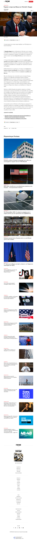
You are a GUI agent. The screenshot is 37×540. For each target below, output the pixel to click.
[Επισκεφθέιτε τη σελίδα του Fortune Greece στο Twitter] (15, 527)
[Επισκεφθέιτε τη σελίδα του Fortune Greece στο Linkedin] (17, 527)
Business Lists (18, 468)
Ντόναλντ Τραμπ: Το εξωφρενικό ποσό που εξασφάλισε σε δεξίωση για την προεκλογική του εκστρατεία (18, 116)
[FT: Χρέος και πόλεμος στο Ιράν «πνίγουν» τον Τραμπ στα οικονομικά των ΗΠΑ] (18, 252)
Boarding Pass (18, 496)
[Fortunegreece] (7, 2)
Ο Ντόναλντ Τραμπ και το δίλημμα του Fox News (15, 118)
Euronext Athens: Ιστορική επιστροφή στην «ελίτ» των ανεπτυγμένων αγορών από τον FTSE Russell (17, 160)
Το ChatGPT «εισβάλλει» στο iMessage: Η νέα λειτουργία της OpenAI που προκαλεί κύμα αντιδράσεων (11, 297)
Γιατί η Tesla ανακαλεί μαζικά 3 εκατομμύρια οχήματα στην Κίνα (9, 284)
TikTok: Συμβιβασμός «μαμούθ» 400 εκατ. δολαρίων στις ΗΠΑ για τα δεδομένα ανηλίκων (10, 270)
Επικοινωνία (18, 513)
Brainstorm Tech (18, 499)
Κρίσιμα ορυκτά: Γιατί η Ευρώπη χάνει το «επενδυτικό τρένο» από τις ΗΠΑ (17, 238)
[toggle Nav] (4, 1)
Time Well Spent (18, 502)
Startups (18, 485)
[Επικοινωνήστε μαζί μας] (23, 527)
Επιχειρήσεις (18, 479)
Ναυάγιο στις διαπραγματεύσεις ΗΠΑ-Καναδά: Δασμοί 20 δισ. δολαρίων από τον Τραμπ (10, 310)
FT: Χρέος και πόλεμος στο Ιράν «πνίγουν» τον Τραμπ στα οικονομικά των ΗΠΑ (18, 264)
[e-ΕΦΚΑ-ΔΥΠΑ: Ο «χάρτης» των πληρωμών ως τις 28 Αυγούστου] (26, 354)
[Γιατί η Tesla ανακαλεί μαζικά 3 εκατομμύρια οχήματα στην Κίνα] (26, 287)
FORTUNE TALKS (6, 401)
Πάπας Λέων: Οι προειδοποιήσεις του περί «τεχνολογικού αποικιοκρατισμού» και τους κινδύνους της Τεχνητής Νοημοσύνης (11, 364)
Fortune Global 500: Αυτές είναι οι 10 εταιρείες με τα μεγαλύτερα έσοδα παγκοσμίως (10, 390)
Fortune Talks (18, 471)
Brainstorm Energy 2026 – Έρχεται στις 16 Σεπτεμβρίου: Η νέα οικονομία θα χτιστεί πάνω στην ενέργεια (11, 417)
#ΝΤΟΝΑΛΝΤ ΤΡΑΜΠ (14, 128)
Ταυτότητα (18, 510)
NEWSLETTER (31, 1)
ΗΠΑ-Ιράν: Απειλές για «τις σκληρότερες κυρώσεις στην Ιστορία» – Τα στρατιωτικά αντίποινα (18, 186)
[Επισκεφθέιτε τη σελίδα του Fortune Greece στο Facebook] (13, 527)
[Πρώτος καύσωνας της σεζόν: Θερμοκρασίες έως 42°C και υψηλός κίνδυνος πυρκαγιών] (26, 380)
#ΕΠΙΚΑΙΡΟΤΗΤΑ (6, 128)
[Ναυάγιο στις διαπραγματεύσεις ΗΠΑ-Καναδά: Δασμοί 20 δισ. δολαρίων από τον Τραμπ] (26, 314)
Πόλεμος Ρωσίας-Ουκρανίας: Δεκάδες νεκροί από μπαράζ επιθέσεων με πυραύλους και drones (10, 324)
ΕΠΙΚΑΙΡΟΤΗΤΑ (6, 5)
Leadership (18, 488)
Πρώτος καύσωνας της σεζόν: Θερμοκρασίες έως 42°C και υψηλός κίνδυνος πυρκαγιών (10, 377)
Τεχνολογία (18, 482)
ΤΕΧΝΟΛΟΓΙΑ (6, 295)
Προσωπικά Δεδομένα (18, 519)
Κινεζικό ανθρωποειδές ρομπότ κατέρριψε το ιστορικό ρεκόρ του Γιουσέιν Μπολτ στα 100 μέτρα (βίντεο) (10, 337)
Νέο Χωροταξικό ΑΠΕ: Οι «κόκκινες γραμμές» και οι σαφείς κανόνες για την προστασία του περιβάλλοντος (17, 212)
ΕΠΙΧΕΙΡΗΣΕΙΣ (6, 268)
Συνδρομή (18, 516)
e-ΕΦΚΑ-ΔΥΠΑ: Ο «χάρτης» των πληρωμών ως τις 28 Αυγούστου (9, 350)
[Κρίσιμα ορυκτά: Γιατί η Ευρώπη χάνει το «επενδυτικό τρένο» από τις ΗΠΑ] (18, 226)
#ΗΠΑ (9, 128)
